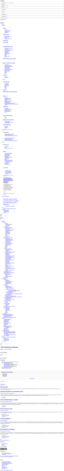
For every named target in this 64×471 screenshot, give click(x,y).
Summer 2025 (5, 375)
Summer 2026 (5, 373)
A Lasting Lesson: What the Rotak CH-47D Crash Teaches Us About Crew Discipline (8, 180)
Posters (6, 147)
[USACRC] (2, 22)
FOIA (3, 465)
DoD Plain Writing (4, 464)
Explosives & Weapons (13, 366)
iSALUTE (3, 466)
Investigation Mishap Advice (9, 134)
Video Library (7, 146)
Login (1, 217)
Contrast (3, 12)
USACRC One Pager (5, 443)
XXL (11, 2)
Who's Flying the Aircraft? (6, 408)
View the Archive (32, 378)
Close (3, 19)
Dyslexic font (4, 9)
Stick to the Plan (4, 386)
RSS (2, 362)
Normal (5, 2)
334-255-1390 (11, 456)
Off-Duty (10, 367)
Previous (1, 440)
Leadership (3, 445)
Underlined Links (4, 14)
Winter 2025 (5, 374)
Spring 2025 (5, 376)
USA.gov (3, 468)
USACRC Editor (5, 175)
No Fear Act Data (4, 467)
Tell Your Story (2, 381)
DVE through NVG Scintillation (7, 429)
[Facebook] (3, 449)
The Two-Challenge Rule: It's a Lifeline (9, 399)
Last (8, 440)
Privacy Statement (6, 470)
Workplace (12, 365)
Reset (1, 19)
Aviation (7, 173)
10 (6, 440)
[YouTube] (4, 449)
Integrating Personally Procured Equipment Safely (11, 391)
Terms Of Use (11, 470)
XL (9, 2)
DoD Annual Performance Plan (6, 462)
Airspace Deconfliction (5, 418)
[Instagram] (6, 449)
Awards (9, 368)
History (3, 444)
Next (7, 440)
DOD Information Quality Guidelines (7, 463)
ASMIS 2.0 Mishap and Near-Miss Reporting (11, 135)
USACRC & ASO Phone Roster (6, 453)
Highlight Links (4, 16)
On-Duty (10, 362)
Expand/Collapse (6, 362)
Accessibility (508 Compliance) (6, 461)
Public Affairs (4, 454)
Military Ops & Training (14, 364)
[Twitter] (1, 449)
